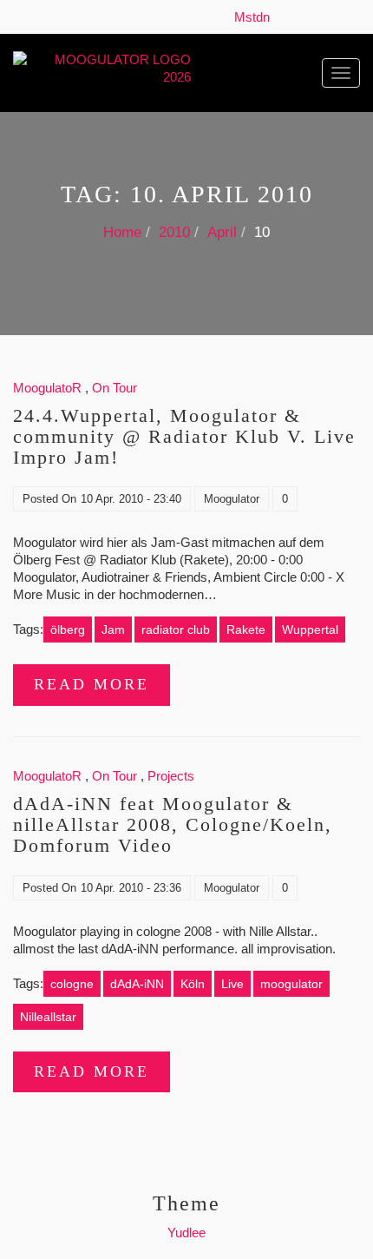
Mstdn (255, 17)
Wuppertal (310, 629)
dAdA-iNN (137, 984)
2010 (174, 232)
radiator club (175, 629)
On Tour (114, 387)
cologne (72, 984)
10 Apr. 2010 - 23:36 (131, 887)
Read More (91, 684)
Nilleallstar (48, 1017)
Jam (113, 629)
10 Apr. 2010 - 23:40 (131, 498)
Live (232, 984)
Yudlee (186, 1232)
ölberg (67, 629)
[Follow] (282, 17)
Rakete (245, 629)
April (222, 232)
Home (122, 232)
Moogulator (231, 498)
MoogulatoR (47, 387)
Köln (192, 984)
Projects (170, 775)
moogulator (291, 984)
